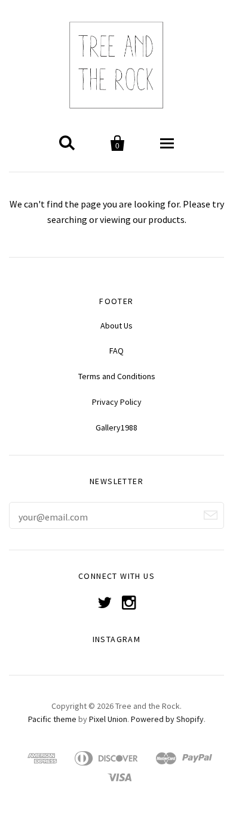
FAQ (116, 350)
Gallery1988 (116, 427)
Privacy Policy (117, 401)
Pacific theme (52, 719)
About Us (116, 325)
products (166, 219)
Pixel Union (108, 719)
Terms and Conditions (116, 376)
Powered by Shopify (167, 719)
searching (67, 219)
